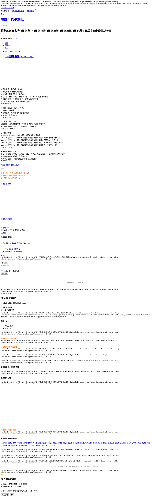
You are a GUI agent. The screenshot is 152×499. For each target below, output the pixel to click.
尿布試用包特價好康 (23, 443)
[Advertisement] (14, 73)
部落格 (7, 45)
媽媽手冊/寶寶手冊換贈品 (76, 443)
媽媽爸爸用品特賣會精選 (28, 445)
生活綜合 (17, 38)
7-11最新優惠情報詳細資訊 (10, 165)
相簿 (6, 43)
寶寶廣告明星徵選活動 (94, 443)
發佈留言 (4, 273)
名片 (6, 48)
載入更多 (4, 263)
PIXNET (60, 466)
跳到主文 (4, 25)
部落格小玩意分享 (12, 445)
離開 (12, 495)
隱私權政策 (87, 466)
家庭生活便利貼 (12, 20)
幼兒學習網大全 (126, 443)
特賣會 (3, 233)
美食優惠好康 (19, 251)
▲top (3, 255)
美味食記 (17, 249)
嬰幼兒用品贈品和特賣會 (46, 445)
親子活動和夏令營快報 (111, 443)
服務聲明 (95, 466)
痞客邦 (14, 243)
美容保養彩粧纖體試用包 (40, 443)
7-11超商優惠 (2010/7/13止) (19, 56)
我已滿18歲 (5, 495)
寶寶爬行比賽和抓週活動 (58, 443)
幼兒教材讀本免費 (138, 443)
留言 (18, 243)
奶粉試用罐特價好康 (8, 443)
